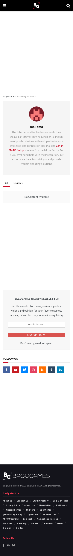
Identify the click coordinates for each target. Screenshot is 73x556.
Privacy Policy (12, 505)
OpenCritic (45, 509)
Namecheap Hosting (47, 518)
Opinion (7, 527)
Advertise (29, 505)
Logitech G (32, 514)
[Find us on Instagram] (33, 369)
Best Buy (21, 523)
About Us (7, 500)
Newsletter (45, 505)
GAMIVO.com (49, 514)
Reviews (18, 183)
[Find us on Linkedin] (60, 369)
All (6, 183)
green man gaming (12, 514)
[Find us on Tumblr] (51, 369)
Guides (19, 527)
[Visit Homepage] (36, 5)
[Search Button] (68, 5)
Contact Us (22, 500)
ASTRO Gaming (11, 518)
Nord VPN (8, 523)
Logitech (27, 518)
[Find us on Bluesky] (24, 369)
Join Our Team (60, 500)
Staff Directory (40, 500)
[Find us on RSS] (42, 369)
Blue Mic (35, 523)
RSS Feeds (61, 505)
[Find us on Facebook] (6, 369)
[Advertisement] (36, 52)
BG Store (30, 509)
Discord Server (13, 509)
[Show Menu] (4, 5)
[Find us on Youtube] (15, 369)
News (60, 523)
